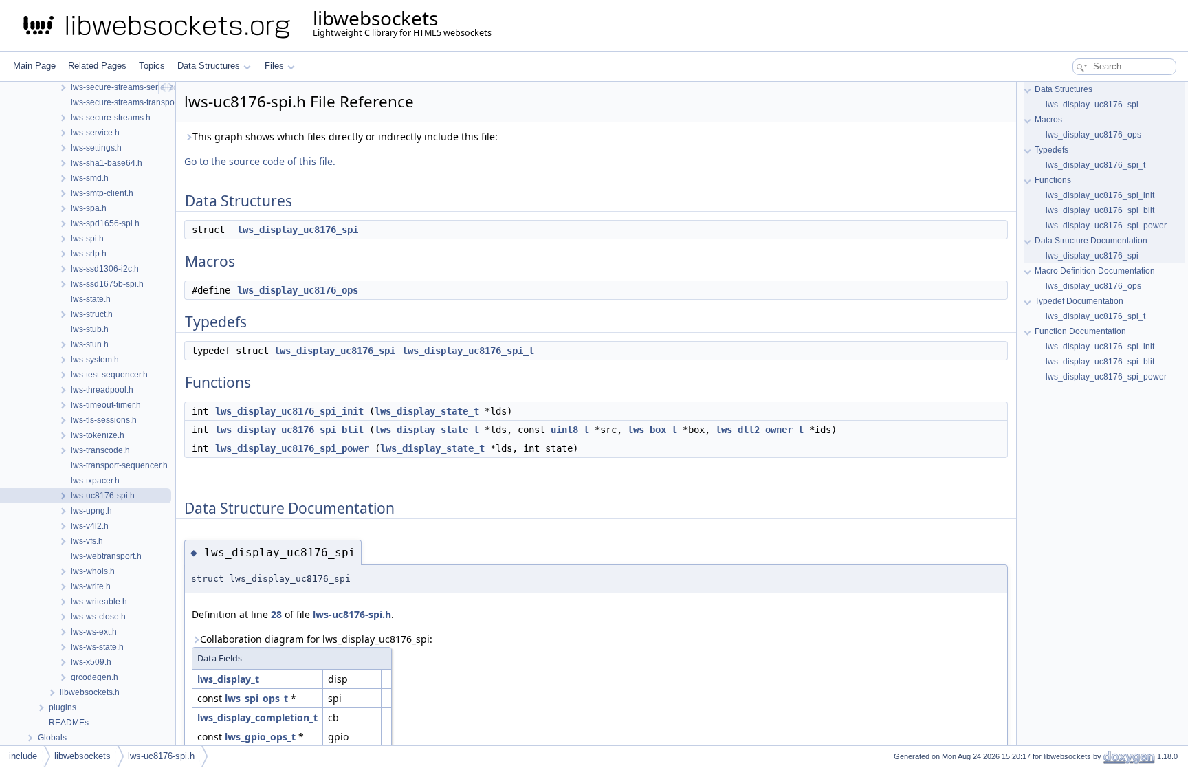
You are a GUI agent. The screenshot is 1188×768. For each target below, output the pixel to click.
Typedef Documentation (1079, 301)
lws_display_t (228, 678)
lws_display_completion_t (257, 717)
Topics (152, 66)
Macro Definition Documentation (1095, 271)
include (23, 756)
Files (274, 66)
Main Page (34, 66)
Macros (1048, 119)
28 (276, 614)
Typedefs (1051, 150)
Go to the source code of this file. (260, 161)
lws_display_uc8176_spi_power (292, 448)
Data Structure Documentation (1091, 240)
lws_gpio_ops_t (260, 736)
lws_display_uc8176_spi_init (289, 411)
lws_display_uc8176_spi (297, 229)
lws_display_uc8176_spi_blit (289, 429)
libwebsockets (82, 756)
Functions (1053, 180)
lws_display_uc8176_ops (297, 290)
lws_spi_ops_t (256, 698)
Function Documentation (1080, 331)
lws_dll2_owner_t (760, 429)
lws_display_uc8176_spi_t (468, 350)
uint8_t (570, 429)
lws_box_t (652, 429)
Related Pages (97, 66)
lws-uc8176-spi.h (352, 614)
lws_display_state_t (427, 411)
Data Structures (208, 66)
